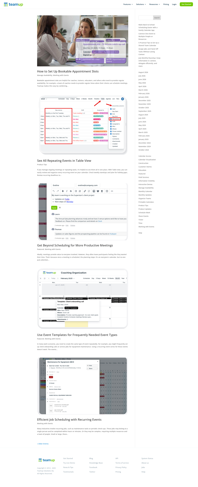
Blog (91, 458)
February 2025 (144, 136)
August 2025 (143, 115)
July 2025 (142, 118)
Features (127, 4)
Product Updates (145, 209)
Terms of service (122, 463)
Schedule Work (144, 212)
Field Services (144, 177)
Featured (40, 249)
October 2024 (144, 150)
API (117, 458)
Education (142, 170)
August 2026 (143, 72)
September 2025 (145, 111)
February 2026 (144, 93)
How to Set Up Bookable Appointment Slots (68, 71)
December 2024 (145, 143)
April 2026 (142, 86)
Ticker (141, 220)
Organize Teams (145, 198)
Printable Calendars (146, 202)
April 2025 (142, 129)
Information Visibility (147, 181)
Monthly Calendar (145, 191)
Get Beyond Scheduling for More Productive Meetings (75, 245)
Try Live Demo (69, 463)
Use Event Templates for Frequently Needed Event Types (77, 335)
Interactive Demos (145, 184)
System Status (147, 458)
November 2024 (145, 146)
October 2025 (144, 107)
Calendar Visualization (147, 160)
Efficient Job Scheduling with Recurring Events (69, 419)
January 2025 (143, 139)
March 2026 (143, 90)
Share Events (143, 216)
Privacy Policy (121, 467)
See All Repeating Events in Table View (64, 161)
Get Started (186, 4)
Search (157, 18)
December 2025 (145, 100)
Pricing (166, 4)
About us (145, 463)
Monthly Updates (145, 195)
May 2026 (142, 83)
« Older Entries (43, 444)
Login (174, 4)
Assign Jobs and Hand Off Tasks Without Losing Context (148, 51)
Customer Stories (145, 167)
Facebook (93, 467)
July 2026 (142, 76)
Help (140, 233)
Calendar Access (145, 156)
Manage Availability (44, 75)
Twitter (92, 472)
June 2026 (142, 79)
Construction (143, 163)
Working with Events (61, 75)
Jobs (143, 467)
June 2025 (142, 122)
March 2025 (143, 132)
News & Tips (68, 467)
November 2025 (145, 104)
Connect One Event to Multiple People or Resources (147, 36)
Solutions (140, 4)
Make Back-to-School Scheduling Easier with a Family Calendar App (148, 27)
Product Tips (42, 164)
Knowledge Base (96, 463)
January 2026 (143, 97)
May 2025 (142, 125)
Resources (153, 4)
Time (140, 223)
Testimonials (68, 472)
